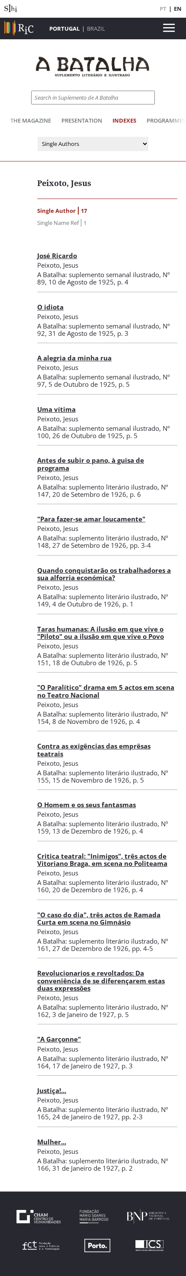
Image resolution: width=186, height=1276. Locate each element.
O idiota (50, 307)
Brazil (96, 28)
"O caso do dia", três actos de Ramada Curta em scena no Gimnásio (98, 918)
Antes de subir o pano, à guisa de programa (90, 464)
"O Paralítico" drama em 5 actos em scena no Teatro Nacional (105, 691)
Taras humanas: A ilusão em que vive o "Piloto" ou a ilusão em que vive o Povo (100, 633)
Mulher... (51, 1141)
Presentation (81, 120)
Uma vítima (56, 409)
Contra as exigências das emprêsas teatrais (94, 750)
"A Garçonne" (59, 1039)
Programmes (166, 120)
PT (163, 9)
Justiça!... (51, 1090)
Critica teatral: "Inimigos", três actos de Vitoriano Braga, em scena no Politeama (102, 860)
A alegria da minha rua (74, 358)
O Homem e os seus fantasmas (86, 804)
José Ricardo (57, 255)
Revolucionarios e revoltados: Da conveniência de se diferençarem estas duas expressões (101, 980)
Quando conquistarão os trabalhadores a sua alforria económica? (104, 574)
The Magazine (30, 120)
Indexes (124, 120)
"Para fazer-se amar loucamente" (91, 519)
